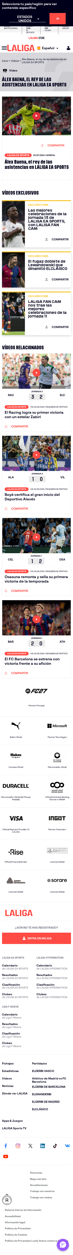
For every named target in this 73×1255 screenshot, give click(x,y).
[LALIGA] (21, 48)
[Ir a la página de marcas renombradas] (15, 1199)
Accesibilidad (13, 1216)
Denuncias (36, 1172)
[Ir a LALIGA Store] (36, 38)
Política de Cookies (16, 1234)
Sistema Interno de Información (23, 1210)
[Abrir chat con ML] (63, 1245)
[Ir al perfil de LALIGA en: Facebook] (5, 1146)
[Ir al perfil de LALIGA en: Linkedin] (42, 1146)
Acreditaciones (39, 1185)
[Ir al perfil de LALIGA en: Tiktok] (55, 1146)
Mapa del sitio (38, 1179)
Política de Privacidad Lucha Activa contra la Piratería (36, 1240)
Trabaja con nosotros (42, 1191)
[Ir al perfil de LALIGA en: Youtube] (5, 1156)
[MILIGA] (67, 48)
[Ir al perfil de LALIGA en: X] (30, 1146)
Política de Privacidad (18, 1228)
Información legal (15, 1222)
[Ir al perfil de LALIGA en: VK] (67, 1146)
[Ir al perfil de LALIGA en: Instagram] (18, 1146)
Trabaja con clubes (41, 1197)
